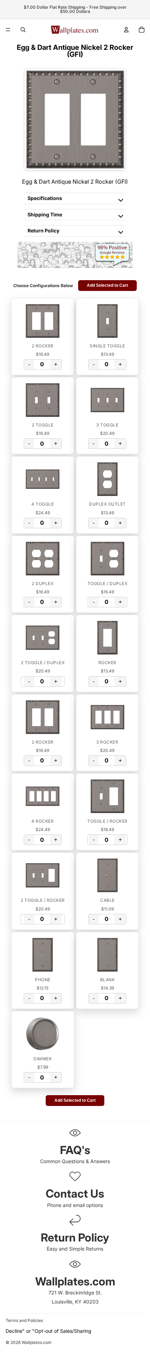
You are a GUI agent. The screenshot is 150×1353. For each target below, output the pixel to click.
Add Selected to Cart (107, 285)
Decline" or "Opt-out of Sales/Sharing (48, 1331)
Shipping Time (45, 214)
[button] (43, 320)
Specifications (45, 198)
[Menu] (8, 30)
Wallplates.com (37, 1342)
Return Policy (43, 230)
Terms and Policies (24, 1320)
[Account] (126, 29)
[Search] (23, 29)
